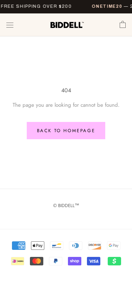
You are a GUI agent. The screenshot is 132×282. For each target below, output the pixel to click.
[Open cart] (123, 24)
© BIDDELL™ (66, 205)
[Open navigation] (9, 25)
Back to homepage (66, 130)
